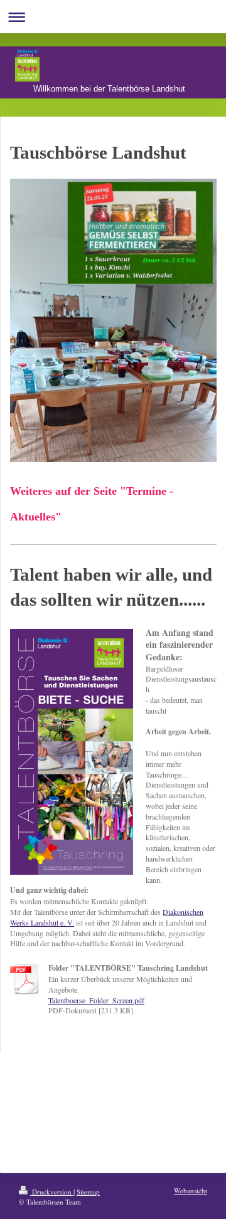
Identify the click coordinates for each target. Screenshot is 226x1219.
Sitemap (88, 1191)
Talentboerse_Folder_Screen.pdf (96, 1000)
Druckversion (51, 1191)
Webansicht (190, 1190)
